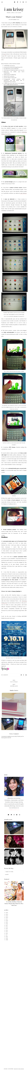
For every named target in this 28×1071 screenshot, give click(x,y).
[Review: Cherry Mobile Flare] (14, 833)
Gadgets (5, 674)
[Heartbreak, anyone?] (14, 864)
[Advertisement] (14, 957)
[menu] (2, 2)
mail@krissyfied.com (14, 809)
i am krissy (14, 9)
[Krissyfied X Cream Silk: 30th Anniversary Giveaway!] (14, 847)
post (5, 54)
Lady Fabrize (23, 193)
